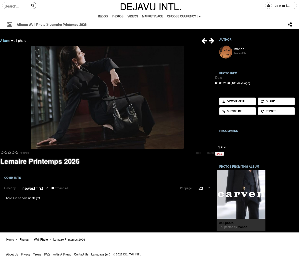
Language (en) (100, 254)
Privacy (25, 254)
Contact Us (81, 254)
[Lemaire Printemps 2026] (211, 42)
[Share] (289, 24)
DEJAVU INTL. (151, 6)
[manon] (225, 52)
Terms (37, 254)
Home (10, 239)
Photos (24, 239)
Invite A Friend (61, 254)
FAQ (47, 254)
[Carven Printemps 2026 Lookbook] (204, 42)
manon (239, 49)
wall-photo (18, 40)
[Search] (33, 5)
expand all (61, 188)
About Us (12, 254)
